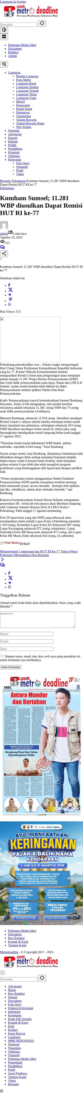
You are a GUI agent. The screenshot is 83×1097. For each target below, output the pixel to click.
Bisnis (12, 990)
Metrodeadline (9, 952)
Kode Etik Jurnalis (20, 1019)
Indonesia (14, 1011)
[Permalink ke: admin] (4, 228)
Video (12, 1080)
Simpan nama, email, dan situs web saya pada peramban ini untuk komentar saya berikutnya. (40, 658)
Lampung (14, 1037)
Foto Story (15, 1004)
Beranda (13, 1084)
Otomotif (14, 1055)
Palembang (7, 188)
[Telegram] (9, 295)
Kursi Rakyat (16, 1033)
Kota (11, 1026)
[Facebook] (9, 285)
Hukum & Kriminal (20, 1008)
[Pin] (10, 300)
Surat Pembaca (17, 1073)
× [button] (2, 972)
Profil (11, 1069)
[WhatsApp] (9, 304)
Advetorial (15, 986)
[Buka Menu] (4, 36)
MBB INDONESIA (21, 1040)
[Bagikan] (4, 253)
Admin (12, 56)
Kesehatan (14, 1015)
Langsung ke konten (13, 1)
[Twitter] (10, 291)
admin (4, 233)
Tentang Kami (17, 945)
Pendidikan (15, 1066)
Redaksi (13, 52)
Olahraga (14, 1051)
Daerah (12, 997)
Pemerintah (15, 1062)
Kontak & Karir (18, 941)
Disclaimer (15, 48)
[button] (42, 23)
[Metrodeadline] (30, 18)
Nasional (13, 1044)
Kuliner (13, 1030)
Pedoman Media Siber (22, 45)
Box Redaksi (16, 938)
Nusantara (14, 1048)
